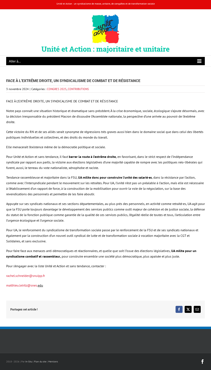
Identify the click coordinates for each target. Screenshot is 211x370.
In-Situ (28, 361)
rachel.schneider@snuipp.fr (25, 276)
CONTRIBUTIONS (78, 89)
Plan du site (40, 361)
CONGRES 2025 (57, 89)
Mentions (53, 361)
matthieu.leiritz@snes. (22, 285)
